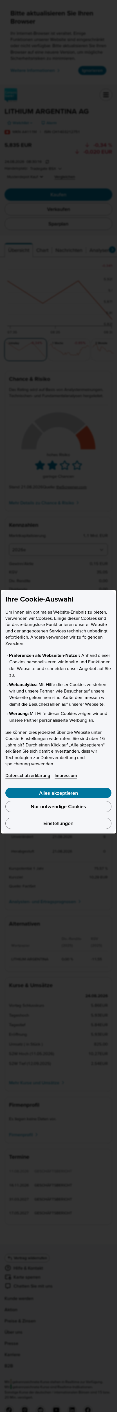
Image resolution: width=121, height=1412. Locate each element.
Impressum (66, 775)
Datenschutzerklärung (27, 775)
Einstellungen (58, 823)
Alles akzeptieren (58, 793)
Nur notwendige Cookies (58, 806)
